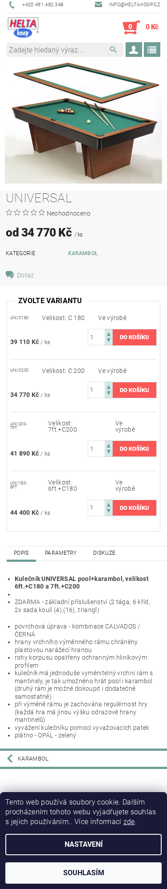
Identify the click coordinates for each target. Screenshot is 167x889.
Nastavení (84, 844)
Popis (21, 553)
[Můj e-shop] (23, 27)
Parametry (61, 553)
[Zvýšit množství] (109, 333)
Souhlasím (83, 873)
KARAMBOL (83, 253)
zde (129, 821)
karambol (33, 758)
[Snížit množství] (109, 341)
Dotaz (25, 275)
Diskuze (104, 553)
